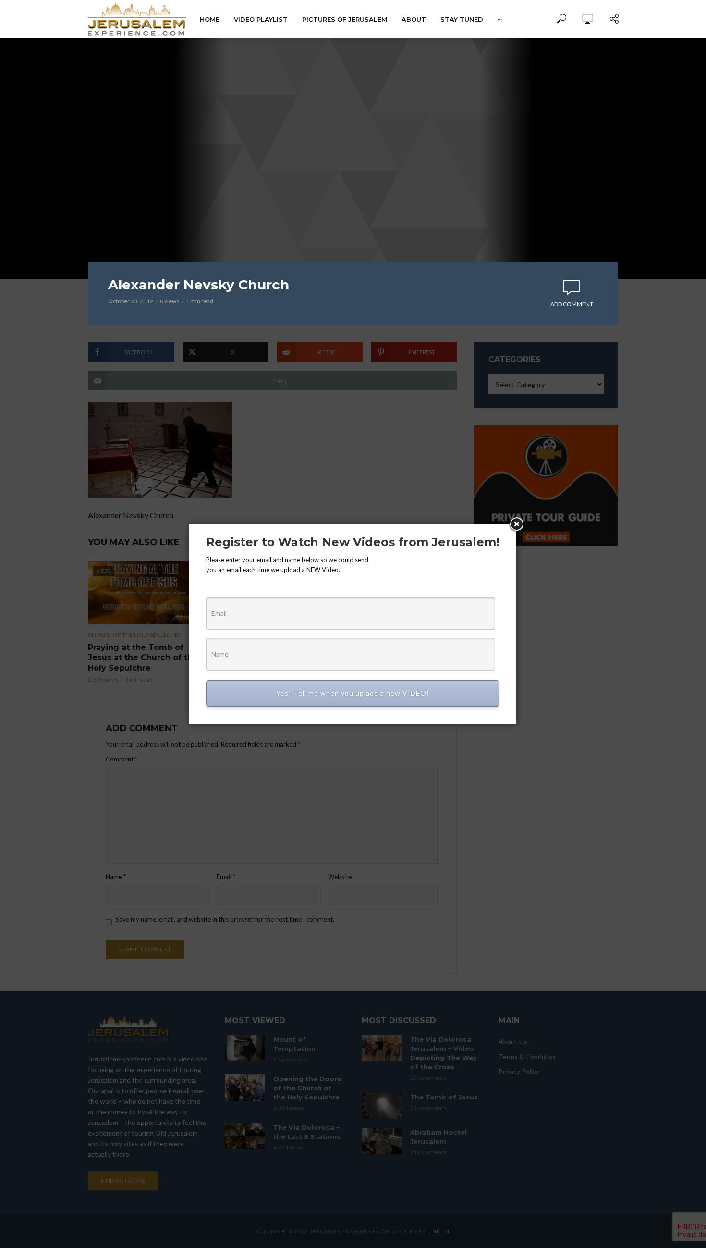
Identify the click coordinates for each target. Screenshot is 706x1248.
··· (500, 19)
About (414, 19)
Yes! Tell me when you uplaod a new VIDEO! (352, 693)
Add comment (571, 304)
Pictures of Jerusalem (344, 19)
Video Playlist (261, 19)
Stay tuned (461, 19)
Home (209, 19)
